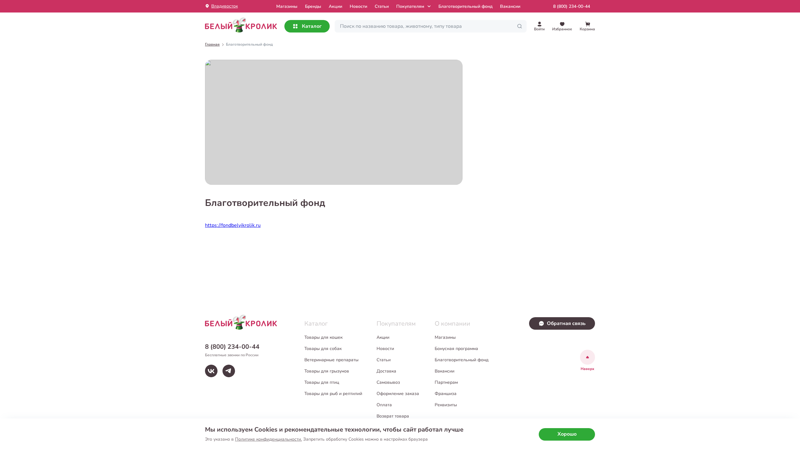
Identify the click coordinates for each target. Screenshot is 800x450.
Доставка (386, 371)
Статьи (382, 6)
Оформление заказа (398, 394)
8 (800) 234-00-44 (571, 6)
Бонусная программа (456, 349)
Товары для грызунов (326, 371)
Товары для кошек (323, 337)
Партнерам (446, 382)
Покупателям (410, 6)
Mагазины (287, 6)
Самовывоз (388, 382)
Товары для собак (323, 349)
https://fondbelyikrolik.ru (233, 225)
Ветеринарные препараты (331, 360)
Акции (335, 6)
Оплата (384, 405)
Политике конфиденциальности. (268, 439)
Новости (358, 6)
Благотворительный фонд (465, 6)
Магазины (445, 337)
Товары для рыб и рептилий (333, 394)
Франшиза (446, 394)
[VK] (211, 371)
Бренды (313, 6)
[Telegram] (228, 371)
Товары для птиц (321, 382)
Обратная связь (566, 323)
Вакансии (510, 6)
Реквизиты (446, 405)
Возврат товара (393, 416)
